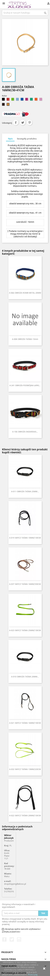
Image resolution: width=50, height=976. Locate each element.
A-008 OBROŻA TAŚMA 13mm (25, 339)
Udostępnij (15, 122)
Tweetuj (22, 122)
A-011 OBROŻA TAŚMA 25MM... (25, 491)
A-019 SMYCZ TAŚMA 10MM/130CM (25, 537)
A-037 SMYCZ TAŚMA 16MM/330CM (25, 584)
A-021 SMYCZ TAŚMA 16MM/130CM (25, 723)
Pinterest (29, 122)
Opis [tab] (10, 138)
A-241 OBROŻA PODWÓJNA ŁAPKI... (25, 385)
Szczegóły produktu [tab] (27, 138)
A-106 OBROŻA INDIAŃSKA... (25, 431)
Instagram (19, 939)
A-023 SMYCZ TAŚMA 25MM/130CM (25, 630)
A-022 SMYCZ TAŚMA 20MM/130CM (25, 815)
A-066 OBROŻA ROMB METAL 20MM (25, 293)
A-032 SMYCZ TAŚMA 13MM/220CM (25, 769)
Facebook (4, 939)
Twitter (12, 939)
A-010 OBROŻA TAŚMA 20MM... (25, 676)
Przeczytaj (32, 974)
